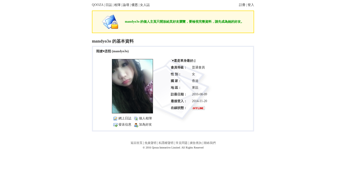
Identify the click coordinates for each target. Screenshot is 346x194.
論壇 (126, 5)
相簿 (117, 5)
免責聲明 (151, 142)
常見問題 (182, 142)
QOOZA (97, 5)
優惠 (134, 5)
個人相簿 (145, 118)
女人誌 (145, 5)
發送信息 (124, 124)
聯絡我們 (210, 142)
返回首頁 (136, 142)
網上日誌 (124, 118)
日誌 (108, 5)
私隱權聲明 (166, 142)
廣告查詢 (196, 142)
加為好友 (145, 124)
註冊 (242, 5)
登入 (251, 5)
